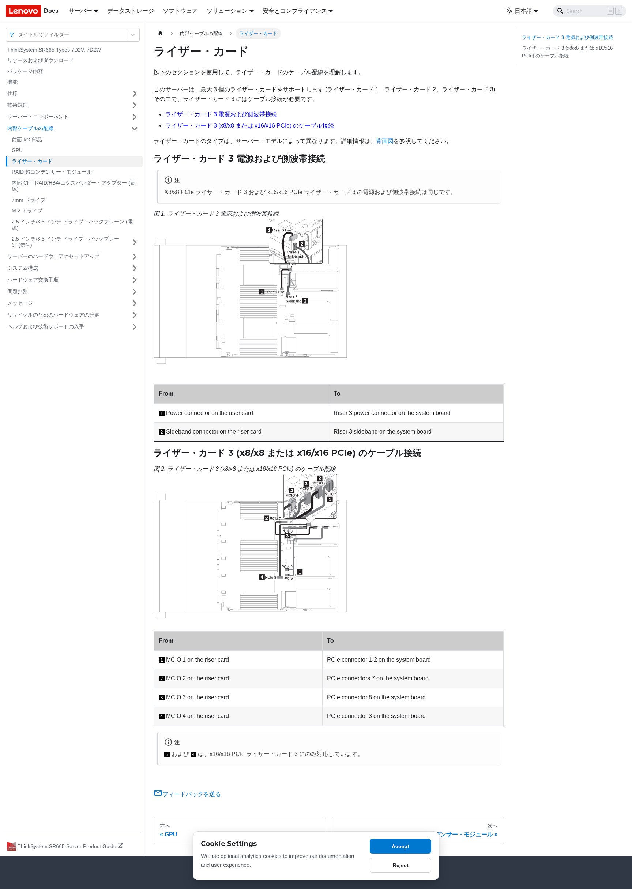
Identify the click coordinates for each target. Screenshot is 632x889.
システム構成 (22, 268)
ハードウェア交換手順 (33, 280)
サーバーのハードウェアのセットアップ (53, 256)
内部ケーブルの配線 (30, 128)
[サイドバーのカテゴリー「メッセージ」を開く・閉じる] (135, 303)
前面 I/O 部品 (27, 140)
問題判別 (17, 291)
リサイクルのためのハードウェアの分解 (53, 315)
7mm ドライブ (28, 200)
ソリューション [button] (227, 11)
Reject (401, 865)
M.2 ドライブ (27, 211)
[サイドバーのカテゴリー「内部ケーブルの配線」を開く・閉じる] (135, 129)
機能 (12, 82)
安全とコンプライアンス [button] (295, 11)
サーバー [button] (80, 11)
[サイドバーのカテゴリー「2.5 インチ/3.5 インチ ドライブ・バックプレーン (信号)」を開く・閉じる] (135, 242)
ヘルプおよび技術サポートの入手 (45, 326)
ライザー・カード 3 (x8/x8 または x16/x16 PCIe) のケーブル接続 (249, 125)
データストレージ (130, 11)
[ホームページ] (161, 33)
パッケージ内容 (25, 71)
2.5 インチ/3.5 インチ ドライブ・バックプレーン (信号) (65, 242)
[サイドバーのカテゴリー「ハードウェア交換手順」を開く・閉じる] (135, 280)
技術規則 (17, 105)
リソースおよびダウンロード (40, 61)
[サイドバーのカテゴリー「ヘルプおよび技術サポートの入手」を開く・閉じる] (135, 327)
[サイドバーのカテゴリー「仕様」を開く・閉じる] (135, 93)
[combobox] (18, 34)
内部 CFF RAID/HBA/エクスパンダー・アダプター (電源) (73, 186)
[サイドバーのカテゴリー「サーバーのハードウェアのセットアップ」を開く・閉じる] (135, 256)
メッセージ (20, 303)
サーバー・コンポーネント (38, 117)
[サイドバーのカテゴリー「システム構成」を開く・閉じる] (135, 268)
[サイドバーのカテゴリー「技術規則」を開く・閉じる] (135, 105)
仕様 (12, 93)
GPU (17, 151)
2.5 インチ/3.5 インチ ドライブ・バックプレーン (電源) (72, 225)
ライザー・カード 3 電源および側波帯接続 (221, 114)
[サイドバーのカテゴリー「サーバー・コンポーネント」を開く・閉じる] (135, 117)
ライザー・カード (32, 161)
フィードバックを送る (191, 794)
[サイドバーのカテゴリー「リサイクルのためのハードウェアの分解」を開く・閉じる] (135, 315)
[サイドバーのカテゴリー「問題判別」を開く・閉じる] (135, 292)
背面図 (385, 141)
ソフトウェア (180, 11)
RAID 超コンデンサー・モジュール (52, 172)
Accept (400, 846)
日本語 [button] (523, 11)
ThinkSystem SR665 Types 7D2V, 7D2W (54, 50)
